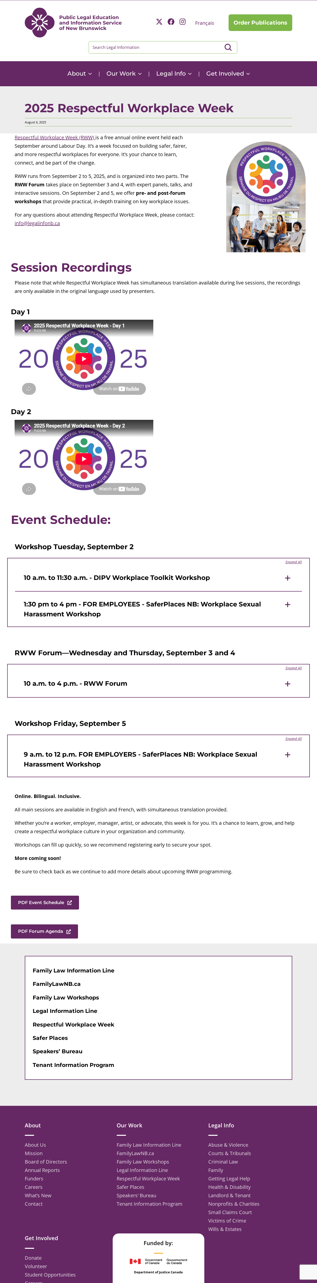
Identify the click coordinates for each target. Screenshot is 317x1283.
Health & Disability (229, 1187)
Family (215, 1170)
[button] (158, 578)
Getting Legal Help (229, 1178)
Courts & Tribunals (229, 1153)
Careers (34, 1187)
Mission (34, 1153)
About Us (35, 1144)
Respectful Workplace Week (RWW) (55, 137)
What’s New (38, 1195)
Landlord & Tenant (229, 1195)
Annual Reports (42, 1170)
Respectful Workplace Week (148, 1178)
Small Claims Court (230, 1212)
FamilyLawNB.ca (135, 1153)
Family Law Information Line (149, 1144)
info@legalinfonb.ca (37, 223)
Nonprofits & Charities (234, 1203)
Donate (33, 1257)
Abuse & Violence (228, 1144)
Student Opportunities (50, 1274)
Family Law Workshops (143, 1161)
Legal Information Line (142, 1170)
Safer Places (130, 1187)
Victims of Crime (227, 1220)
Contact (34, 1203)
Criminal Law (223, 1161)
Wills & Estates (225, 1229)
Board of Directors (46, 1161)
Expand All (294, 562)
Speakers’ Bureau (136, 1195)
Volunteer (36, 1266)
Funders (34, 1178)
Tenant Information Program (150, 1203)
